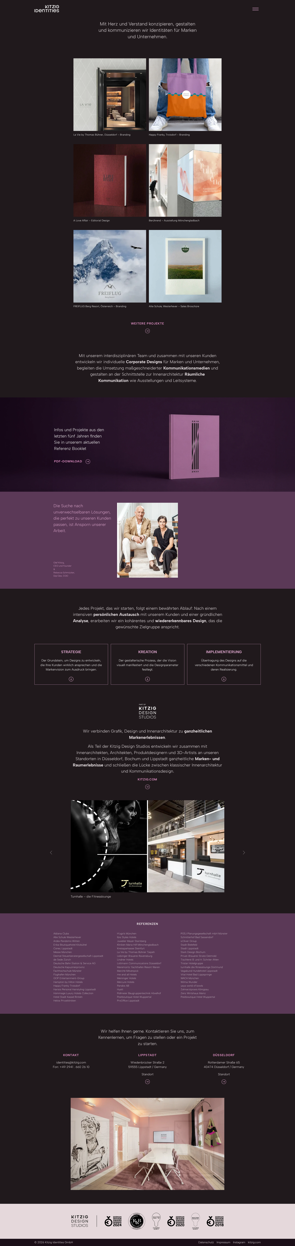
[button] (51, 852)
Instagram (239, 1242)
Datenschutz (206, 1242)
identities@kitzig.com (71, 1062)
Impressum (223, 1242)
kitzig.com (254, 1242)
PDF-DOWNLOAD (68, 461)
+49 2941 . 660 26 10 (74, 1067)
